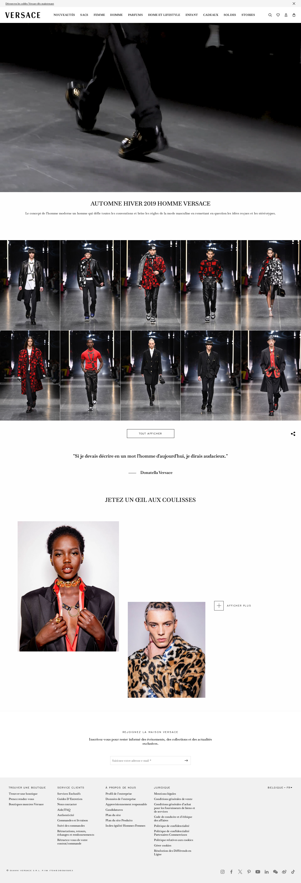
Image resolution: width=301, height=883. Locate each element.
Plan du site (113, 815)
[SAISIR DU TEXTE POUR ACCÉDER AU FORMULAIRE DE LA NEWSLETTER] (187, 760)
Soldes (230, 15)
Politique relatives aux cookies (173, 840)
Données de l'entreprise (121, 799)
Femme (99, 15)
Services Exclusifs (68, 794)
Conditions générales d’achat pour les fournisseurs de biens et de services (174, 807)
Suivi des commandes (71, 825)
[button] (294, 15)
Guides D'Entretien (69, 799)
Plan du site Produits (119, 820)
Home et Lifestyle (164, 15)
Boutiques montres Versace (26, 804)
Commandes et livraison (72, 820)
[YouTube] (257, 871)
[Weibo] (284, 871)
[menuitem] (64, 15)
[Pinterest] (249, 871)
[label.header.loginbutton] (286, 15)
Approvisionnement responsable (126, 804)
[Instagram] (222, 871)
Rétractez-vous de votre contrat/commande (72, 841)
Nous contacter (67, 804)
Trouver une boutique (23, 794)
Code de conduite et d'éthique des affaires (173, 818)
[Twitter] (240, 871)
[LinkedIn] (266, 871)
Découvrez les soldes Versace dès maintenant (30, 3)
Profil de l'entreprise (119, 794)
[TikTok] (293, 871)
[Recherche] (270, 15)
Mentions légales (165, 794)
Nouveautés (64, 15)
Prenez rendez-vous (21, 799)
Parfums (135, 15)
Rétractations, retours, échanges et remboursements (75, 833)
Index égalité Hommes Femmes (125, 825)
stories (248, 15)
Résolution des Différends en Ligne (172, 852)
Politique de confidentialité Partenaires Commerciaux (171, 833)
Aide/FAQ (64, 810)
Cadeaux (210, 15)
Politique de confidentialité (171, 826)
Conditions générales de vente (173, 799)
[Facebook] (231, 871)
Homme (116, 15)
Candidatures (114, 810)
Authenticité (65, 815)
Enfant (192, 15)
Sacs (84, 15)
